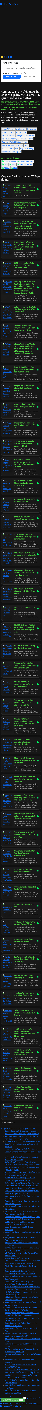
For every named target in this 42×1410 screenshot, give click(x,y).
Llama (18, 132)
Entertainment (10, 161)
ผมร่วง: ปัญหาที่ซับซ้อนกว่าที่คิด (17, 1258)
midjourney (21, 129)
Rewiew (5, 142)
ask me (5, 4)
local (6, 164)
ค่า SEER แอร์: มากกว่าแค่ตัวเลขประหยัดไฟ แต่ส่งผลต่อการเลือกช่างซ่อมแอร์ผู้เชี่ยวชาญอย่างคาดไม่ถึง (22, 1144)
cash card (29, 139)
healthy (14, 139)
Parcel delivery (8, 145)
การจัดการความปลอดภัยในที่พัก (17, 1336)
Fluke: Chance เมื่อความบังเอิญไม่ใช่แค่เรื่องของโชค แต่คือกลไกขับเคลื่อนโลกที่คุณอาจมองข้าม (23, 1152)
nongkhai (20, 135)
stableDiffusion (8, 129)
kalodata (5, 139)
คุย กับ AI (14, 4)
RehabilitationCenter (18, 142)
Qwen (4, 132)
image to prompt (26, 161)
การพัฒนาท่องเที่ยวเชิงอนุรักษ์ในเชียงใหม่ (20, 1333)
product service (25, 164)
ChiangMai (16, 152)
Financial (19, 145)
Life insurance (8, 148)
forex (21, 139)
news (13, 164)
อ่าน (21, 1400)
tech (26, 145)
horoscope (31, 129)
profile (6, 167)
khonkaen (30, 135)
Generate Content (12, 76)
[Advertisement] (21, 33)
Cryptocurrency (8, 135)
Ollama (12, 132)
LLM (24, 132)
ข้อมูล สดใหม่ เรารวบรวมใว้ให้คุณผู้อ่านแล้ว (18, 1128)
